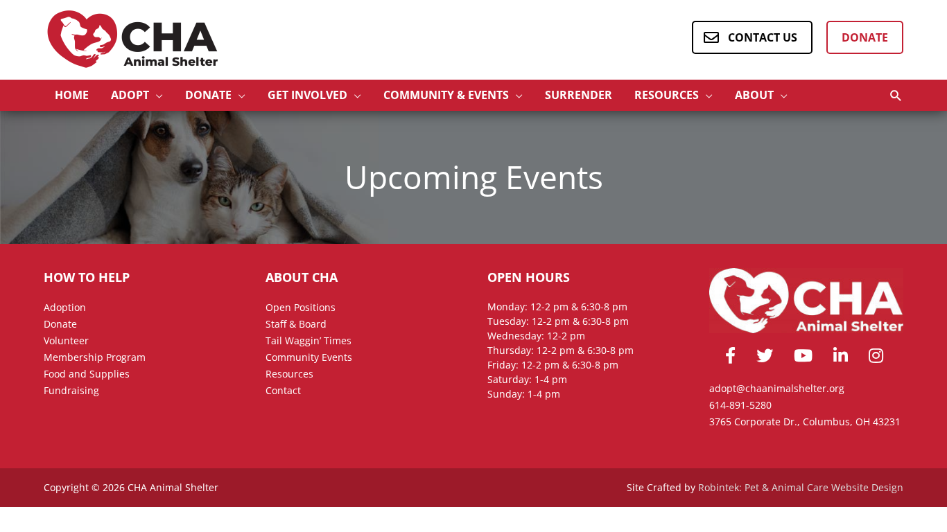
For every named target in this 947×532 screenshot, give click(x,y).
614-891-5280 (740, 404)
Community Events (309, 357)
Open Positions (301, 307)
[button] (896, 95)
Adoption (65, 307)
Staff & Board (296, 323)
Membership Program (95, 357)
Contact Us (762, 37)
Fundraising (71, 390)
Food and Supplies (87, 373)
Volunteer (66, 340)
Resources (289, 373)
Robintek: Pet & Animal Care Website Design (800, 487)
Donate (865, 37)
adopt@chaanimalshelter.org (776, 388)
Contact (283, 390)
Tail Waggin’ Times (308, 340)
